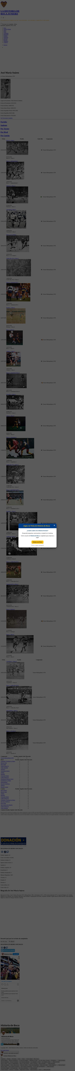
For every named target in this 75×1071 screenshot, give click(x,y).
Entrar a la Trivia (37, 542)
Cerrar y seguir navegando (37, 545)
